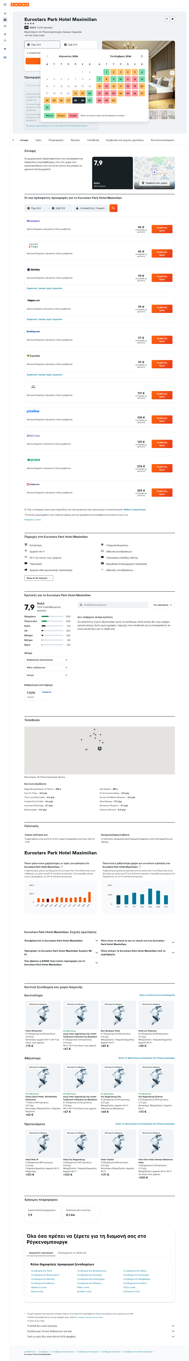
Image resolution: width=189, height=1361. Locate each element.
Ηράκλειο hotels (39, 1287)
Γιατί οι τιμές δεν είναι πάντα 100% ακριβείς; (51, 1336)
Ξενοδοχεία (44, 1352)
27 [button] (68, 100)
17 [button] (47, 93)
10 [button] (47, 86)
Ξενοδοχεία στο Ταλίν (41, 1270)
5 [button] (61, 79)
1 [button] (82, 72)
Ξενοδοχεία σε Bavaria (111, 1352)
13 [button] (68, 86)
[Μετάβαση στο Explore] (5, 34)
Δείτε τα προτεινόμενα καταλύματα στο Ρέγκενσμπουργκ (145, 1123)
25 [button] (54, 100)
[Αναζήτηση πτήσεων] (5, 14)
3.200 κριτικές (45, 27)
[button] (5, 4)
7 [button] (75, 79)
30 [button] (89, 100)
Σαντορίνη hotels (131, 1291)
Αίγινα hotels (37, 1291)
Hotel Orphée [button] (107, 1159)
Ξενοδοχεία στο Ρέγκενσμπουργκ (138, 1352)
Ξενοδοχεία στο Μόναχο (43, 1279)
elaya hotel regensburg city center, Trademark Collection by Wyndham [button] (80, 1035)
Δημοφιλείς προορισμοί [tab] (41, 1252)
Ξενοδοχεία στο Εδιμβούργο (136, 1279)
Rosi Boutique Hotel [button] (110, 1030)
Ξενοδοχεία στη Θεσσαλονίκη (91, 1270)
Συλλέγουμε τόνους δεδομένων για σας (49, 1331)
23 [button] (89, 93)
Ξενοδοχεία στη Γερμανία (87, 1352)
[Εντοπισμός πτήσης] (5, 41)
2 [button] (89, 72)
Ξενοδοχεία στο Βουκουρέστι (45, 1275)
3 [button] (47, 79)
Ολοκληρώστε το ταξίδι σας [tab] (72, 1252)
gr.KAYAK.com (29, 1352)
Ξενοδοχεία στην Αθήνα (134, 1270)
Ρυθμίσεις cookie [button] (32, 519)
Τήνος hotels (129, 1287)
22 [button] (82, 93)
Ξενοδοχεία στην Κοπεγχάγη (91, 1279)
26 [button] (61, 100)
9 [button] (89, 79)
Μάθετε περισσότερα (135, 509)
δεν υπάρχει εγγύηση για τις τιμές (89, 1317)
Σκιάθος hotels (84, 1291)
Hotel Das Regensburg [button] (74, 1159)
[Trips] (5, 49)
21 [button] (75, 93)
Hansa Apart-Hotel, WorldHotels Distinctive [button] (41, 1098)
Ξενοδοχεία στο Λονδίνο (135, 1283)
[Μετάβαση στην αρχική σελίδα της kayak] (20, 4)
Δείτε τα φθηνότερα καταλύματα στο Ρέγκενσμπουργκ (147, 1058)
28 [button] (75, 100)
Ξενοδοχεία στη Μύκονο (43, 1283)
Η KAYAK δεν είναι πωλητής (42, 1325)
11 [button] (54, 86)
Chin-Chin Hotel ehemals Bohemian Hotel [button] (156, 1161)
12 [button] (61, 86)
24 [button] (47, 100)
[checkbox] (39, 694)
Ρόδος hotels (83, 1287)
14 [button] (75, 86)
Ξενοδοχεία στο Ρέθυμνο (89, 1283)
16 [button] (90, 86)
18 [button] (54, 93)
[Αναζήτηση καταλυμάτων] (5, 20)
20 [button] (68, 93)
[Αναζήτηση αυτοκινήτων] (5, 26)
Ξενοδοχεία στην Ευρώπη (63, 1352)
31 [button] (47, 107)
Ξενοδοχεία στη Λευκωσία (136, 1275)
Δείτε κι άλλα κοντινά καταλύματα (157, 995)
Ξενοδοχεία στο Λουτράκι (89, 1275)
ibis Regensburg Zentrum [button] (151, 1096)
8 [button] (82, 79)
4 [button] (54, 79)
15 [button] (83, 86)
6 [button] (68, 79)
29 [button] (82, 100)
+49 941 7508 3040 (34, 35)
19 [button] (61, 93)
